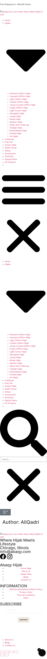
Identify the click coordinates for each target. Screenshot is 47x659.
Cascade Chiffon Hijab (20, 96)
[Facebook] (3, 557)
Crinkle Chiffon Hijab (19, 102)
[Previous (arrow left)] (2, 655)
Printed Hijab (15, 133)
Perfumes (9, 156)
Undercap (9, 139)
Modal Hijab (15, 119)
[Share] (11, 652)
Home (7, 20)
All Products (10, 162)
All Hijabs (14, 136)
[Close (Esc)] (16, 652)
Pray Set (9, 142)
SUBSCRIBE (23, 620)
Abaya (8, 150)
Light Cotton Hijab (18, 110)
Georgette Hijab (17, 113)
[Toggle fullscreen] (7, 652)
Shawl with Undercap (19, 125)
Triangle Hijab (16, 128)
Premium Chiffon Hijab (20, 93)
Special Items (11, 159)
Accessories (10, 153)
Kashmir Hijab (16, 122)
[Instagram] (10, 557)
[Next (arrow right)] (7, 655)
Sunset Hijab (10, 145)
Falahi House (11, 148)
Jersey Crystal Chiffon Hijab (22, 105)
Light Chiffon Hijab (18, 99)
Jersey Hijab (15, 116)
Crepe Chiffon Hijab (19, 108)
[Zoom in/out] (2, 652)
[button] (23, 213)
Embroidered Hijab (18, 130)
